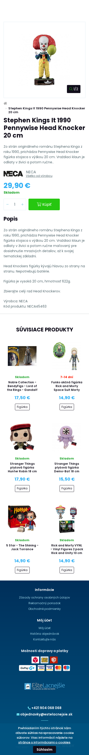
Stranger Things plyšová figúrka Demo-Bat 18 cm (66, 467)
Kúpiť (47, 204)
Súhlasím (44, 749)
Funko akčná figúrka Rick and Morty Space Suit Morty (66, 386)
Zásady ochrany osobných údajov (44, 597)
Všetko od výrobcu (39, 176)
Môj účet (45, 628)
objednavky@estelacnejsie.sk (46, 714)
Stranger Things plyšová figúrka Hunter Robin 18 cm (22, 467)
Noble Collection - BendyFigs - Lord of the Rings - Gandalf (22, 386)
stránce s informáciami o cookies (44, 742)
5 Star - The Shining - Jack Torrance (22, 547)
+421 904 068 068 (46, 708)
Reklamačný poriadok (44, 603)
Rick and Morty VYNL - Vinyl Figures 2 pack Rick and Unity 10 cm (67, 549)
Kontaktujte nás (44, 639)
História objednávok (44, 634)
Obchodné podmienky (44, 609)
